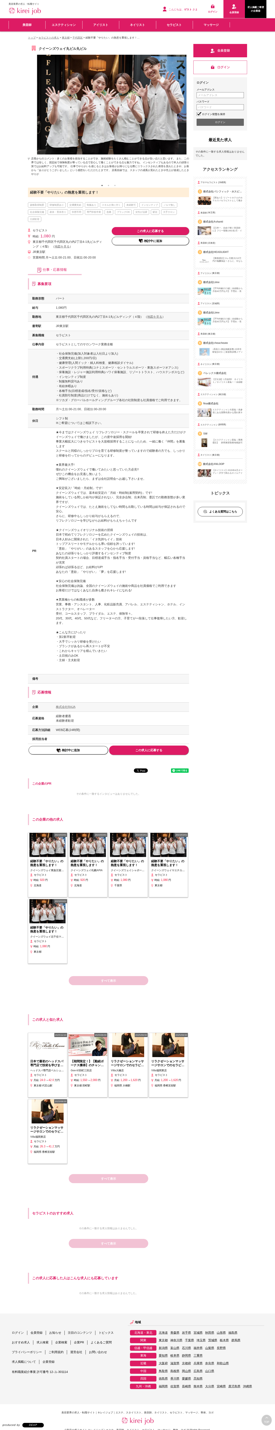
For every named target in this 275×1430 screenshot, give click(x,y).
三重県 (198, 1359)
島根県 (174, 1374)
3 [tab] (115, 189)
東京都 (66, 37)
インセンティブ (149, 208)
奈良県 (209, 1366)
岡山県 (186, 1374)
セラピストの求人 (48, 37)
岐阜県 (174, 1359)
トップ (32, 37)
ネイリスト (137, 24)
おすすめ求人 (21, 1345)
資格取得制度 (37, 208)
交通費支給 (75, 208)
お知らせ (55, 1336)
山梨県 (209, 1351)
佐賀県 (174, 1389)
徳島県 (163, 1382)
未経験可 (131, 208)
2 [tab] (108, 189)
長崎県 (186, 1389)
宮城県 (198, 1336)
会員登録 (37, 1336)
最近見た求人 (220, 140)
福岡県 (163, 1389)
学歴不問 (76, 215)
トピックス (106, 1336)
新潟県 (163, 1351)
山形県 (221, 1336)
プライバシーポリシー (27, 1355)
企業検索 (61, 1345)
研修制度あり (57, 208)
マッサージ (211, 24)
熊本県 (198, 1389)
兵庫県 (198, 1366)
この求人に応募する (150, 234)
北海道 (163, 1336)
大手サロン (169, 215)
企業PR (79, 1345)
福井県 (198, 1351)
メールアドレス (206, 89)
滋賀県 (174, 1366)
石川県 (186, 1351)
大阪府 (163, 1366)
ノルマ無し (169, 208)
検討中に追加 (153, 244)
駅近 (155, 215)
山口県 (209, 1374)
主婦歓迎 (34, 222)
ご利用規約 (56, 1355)
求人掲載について (24, 1365)
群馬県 (235, 1343)
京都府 (186, 1366)
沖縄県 (247, 1389)
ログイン (18, 1336)
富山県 (174, 1351)
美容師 (27, 24)
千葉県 (189, 1343)
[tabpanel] (108, 115)
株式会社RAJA (65, 710)
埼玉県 (201, 1343)
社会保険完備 (37, 215)
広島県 (198, 1374)
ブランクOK (123, 215)
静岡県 (186, 1359)
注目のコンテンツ (80, 1336)
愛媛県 (186, 1382)
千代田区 (77, 37)
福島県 (232, 1336)
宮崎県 (221, 1389)
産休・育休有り (58, 215)
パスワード (203, 101)
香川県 (174, 1382)
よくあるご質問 (101, 1345)
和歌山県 (223, 1366)
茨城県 (212, 1343)
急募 (109, 215)
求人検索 (43, 1345)
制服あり (91, 208)
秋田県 (209, 1336)
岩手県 (186, 1336)
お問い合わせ (98, 1355)
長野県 (221, 1351)
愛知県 (163, 1359)
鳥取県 (163, 1374)
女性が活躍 (141, 215)
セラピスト (174, 24)
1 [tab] (102, 189)
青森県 (174, 1336)
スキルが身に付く (111, 208)
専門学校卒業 (94, 215)
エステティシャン (64, 24)
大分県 (209, 1389)
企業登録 (49, 1365)
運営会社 (76, 1355)
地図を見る (62, 250)
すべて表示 (108, 984)
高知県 (198, 1382)
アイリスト (100, 24)
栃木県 (224, 1343)
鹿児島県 (234, 1389)
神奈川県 (176, 1343)
